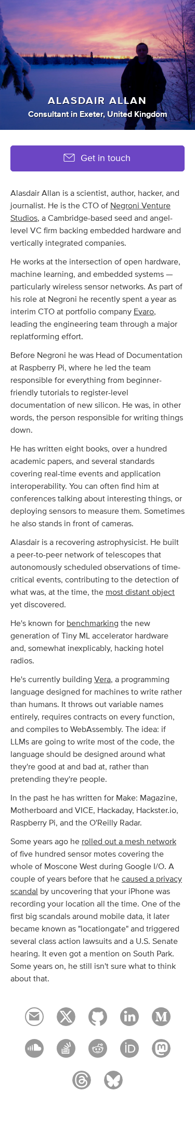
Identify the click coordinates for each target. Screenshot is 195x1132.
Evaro (144, 312)
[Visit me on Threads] (81, 1085)
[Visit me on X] (66, 1021)
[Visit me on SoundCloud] (34, 1053)
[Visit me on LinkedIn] (129, 1021)
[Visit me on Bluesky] (113, 1085)
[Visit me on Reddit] (97, 1053)
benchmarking (93, 623)
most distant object (140, 592)
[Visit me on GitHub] (97, 1021)
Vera (102, 679)
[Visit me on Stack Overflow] (66, 1053)
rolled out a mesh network (129, 841)
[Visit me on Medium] (161, 1021)
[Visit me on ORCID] (129, 1053)
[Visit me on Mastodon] (161, 1053)
